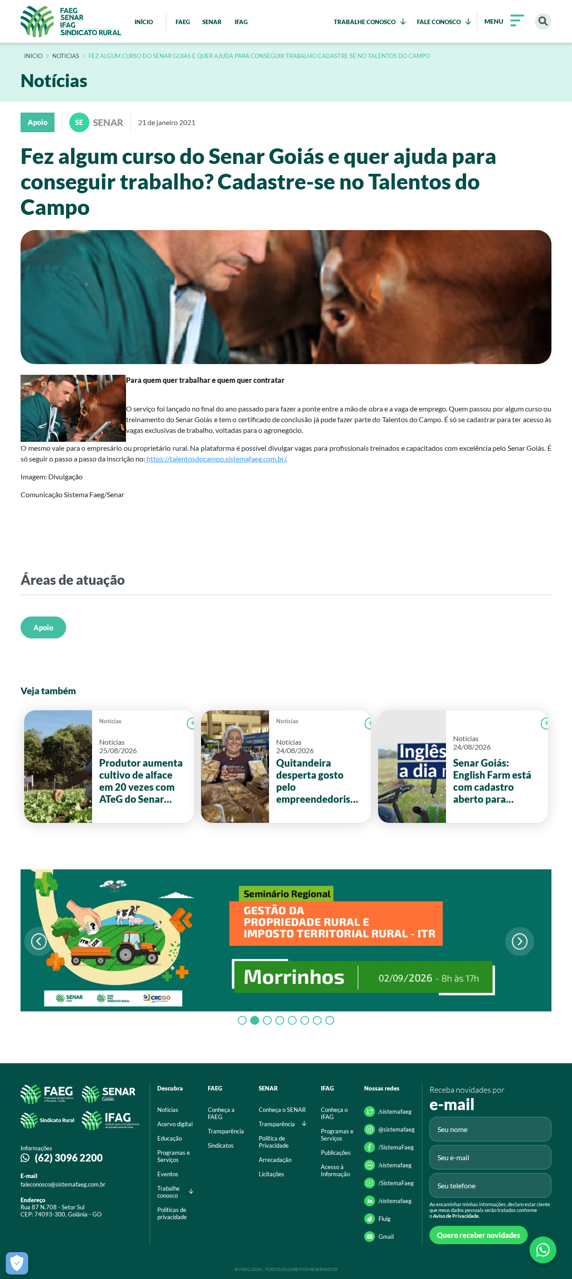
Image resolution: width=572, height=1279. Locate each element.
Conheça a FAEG (221, 1113)
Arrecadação (275, 1159)
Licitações (271, 1174)
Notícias (110, 721)
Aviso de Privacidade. (456, 1216)
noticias (65, 56)
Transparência (226, 1131)
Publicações (336, 1152)
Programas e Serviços (173, 1156)
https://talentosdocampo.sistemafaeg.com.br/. (216, 458)
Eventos (167, 1174)
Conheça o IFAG (334, 1113)
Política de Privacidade (274, 1142)
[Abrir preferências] (17, 1263)
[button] (519, 941)
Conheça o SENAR (282, 1109)
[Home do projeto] (71, 21)
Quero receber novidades (478, 1235)
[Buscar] (543, 21)
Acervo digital (175, 1124)
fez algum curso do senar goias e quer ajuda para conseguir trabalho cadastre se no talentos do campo (259, 56)
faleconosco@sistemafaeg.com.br (63, 1184)
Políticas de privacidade (172, 1213)
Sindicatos (221, 1145)
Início (33, 56)
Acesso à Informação (335, 1170)
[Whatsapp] (543, 1250)
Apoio (43, 627)
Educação (169, 1138)
